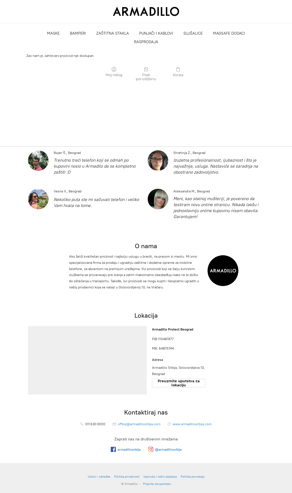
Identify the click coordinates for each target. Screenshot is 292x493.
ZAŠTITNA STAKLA (112, 33)
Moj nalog (114, 75)
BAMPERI (78, 33)
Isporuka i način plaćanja (160, 476)
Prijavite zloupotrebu (157, 484)
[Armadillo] (146, 11)
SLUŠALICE (193, 33)
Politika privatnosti (127, 476)
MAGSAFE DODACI (229, 33)
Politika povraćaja (192, 476)
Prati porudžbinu (146, 77)
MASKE (53, 33)
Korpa (178, 75)
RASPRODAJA (146, 42)
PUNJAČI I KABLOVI (156, 33)
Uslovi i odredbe (99, 476)
